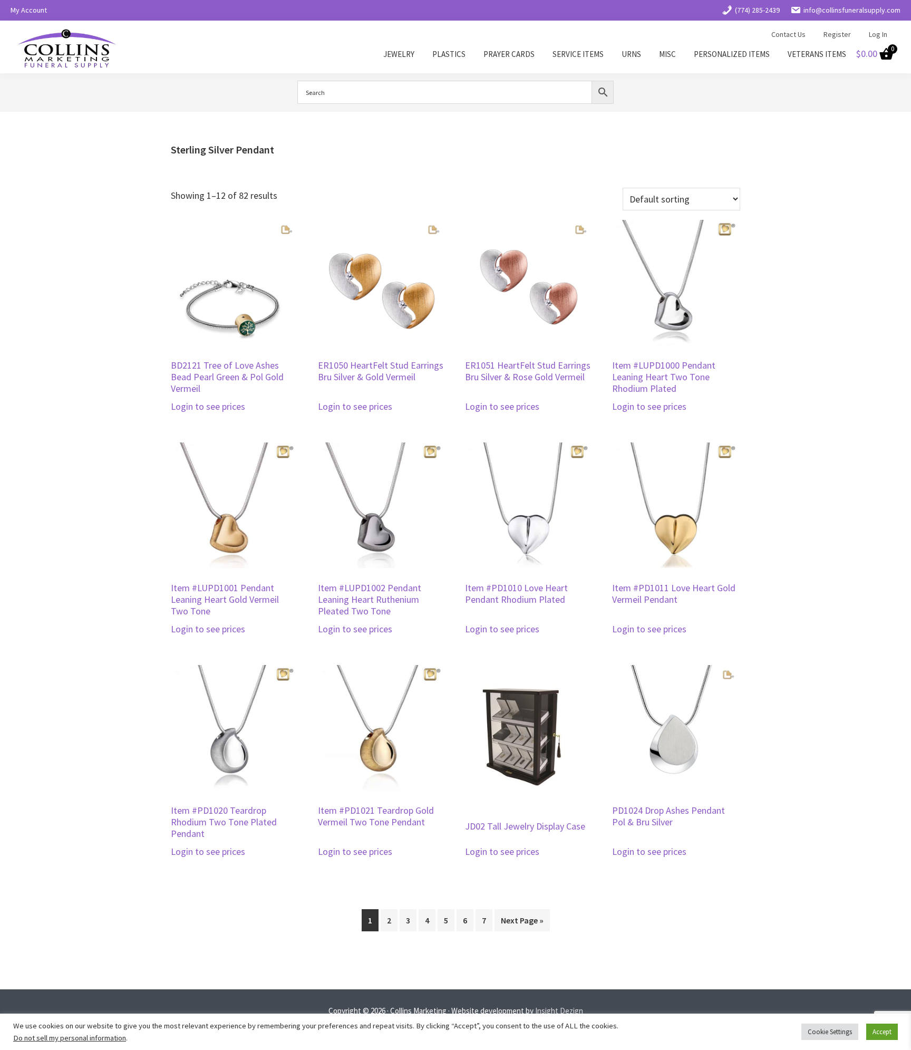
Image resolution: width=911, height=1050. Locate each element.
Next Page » (522, 920)
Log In (878, 34)
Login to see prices (208, 406)
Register (837, 34)
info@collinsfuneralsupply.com (851, 10)
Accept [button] (882, 1031)
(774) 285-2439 (757, 10)
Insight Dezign (559, 1011)
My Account (29, 10)
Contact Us (788, 34)
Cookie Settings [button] (830, 1031)
